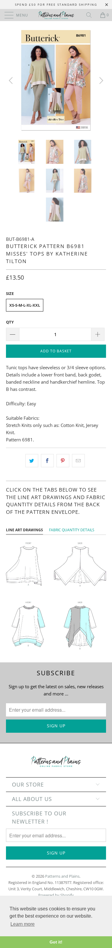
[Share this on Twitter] (31, 460)
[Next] (100, 80)
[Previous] (12, 80)
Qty (10, 322)
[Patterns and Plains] (56, 15)
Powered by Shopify (56, 895)
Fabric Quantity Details (71, 529)
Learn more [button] (22, 924)
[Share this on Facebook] (47, 460)
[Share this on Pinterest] (62, 460)
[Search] (91, 15)
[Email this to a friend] (78, 460)
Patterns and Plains (62, 876)
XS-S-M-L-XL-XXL (24, 305)
